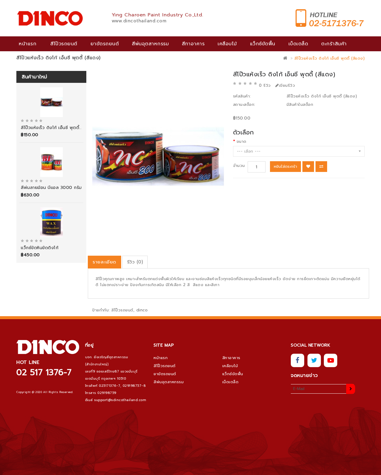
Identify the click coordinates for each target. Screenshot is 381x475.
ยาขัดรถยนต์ (104, 43)
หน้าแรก (27, 43)
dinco (142, 310)
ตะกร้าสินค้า (334, 43)
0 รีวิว (265, 85)
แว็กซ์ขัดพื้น (262, 43)
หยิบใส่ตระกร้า (285, 166)
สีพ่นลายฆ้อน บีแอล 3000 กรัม (51, 187)
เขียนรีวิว (287, 85)
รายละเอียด (104, 262)
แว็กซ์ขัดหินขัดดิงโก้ (39, 248)
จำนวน (239, 165)
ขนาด (241, 141)
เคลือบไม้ (227, 43)
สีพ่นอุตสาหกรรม (150, 43)
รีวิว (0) (135, 262)
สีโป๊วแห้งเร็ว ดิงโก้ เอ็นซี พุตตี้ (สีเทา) (57, 128)
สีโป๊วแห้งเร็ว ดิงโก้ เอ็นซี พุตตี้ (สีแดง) (329, 58)
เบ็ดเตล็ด (298, 43)
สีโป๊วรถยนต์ (63, 43)
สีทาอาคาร (193, 43)
